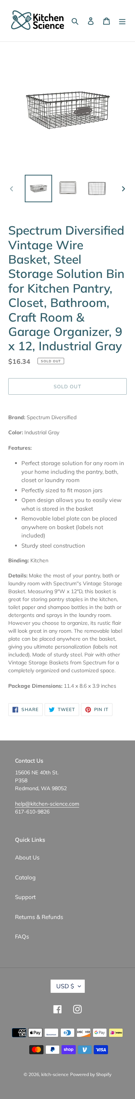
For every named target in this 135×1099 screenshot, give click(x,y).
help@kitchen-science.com (47, 803)
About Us (27, 857)
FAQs (22, 936)
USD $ (65, 986)
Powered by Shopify (90, 1074)
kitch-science (55, 1074)
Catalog (25, 877)
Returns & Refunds (39, 916)
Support (25, 897)
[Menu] (122, 21)
